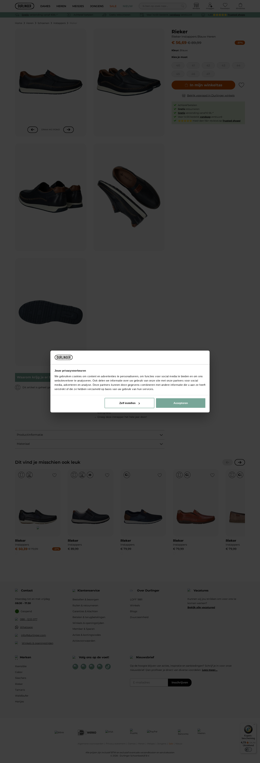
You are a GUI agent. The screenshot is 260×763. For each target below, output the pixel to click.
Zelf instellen (127, 403)
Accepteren (181, 403)
